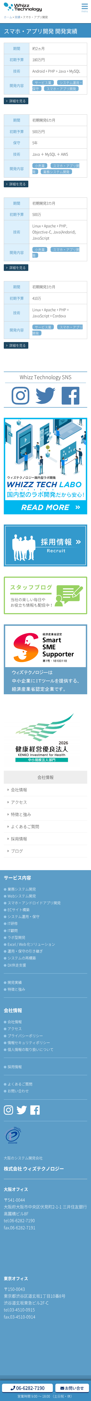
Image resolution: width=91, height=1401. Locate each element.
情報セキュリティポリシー (29, 1042)
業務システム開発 (56, 171)
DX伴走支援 (17, 964)
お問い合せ (74, 1388)
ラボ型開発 (16, 937)
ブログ (17, 851)
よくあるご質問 (25, 826)
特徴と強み (21, 814)
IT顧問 (13, 930)
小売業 (40, 165)
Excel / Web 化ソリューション (31, 944)
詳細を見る (17, 100)
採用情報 (19, 839)
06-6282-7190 (29, 1387)
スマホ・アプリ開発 (61, 88)
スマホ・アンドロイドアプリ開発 (34, 902)
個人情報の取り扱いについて (31, 1049)
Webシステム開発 (22, 895)
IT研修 (13, 923)
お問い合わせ (18, 1090)
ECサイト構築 (19, 909)
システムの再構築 (22, 957)
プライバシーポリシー (25, 1035)
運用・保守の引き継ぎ (25, 950)
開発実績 (15, 982)
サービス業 (43, 82)
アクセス (19, 802)
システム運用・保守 (23, 916)
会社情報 (19, 790)
